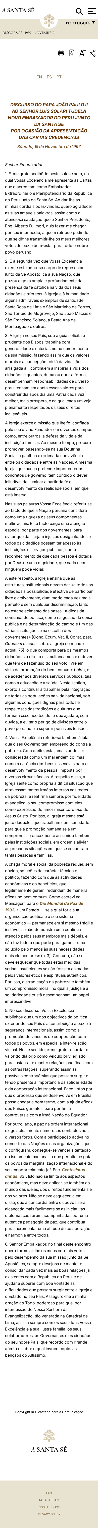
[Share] (93, 54)
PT (59, 76)
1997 (28, 32)
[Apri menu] (91, 11)
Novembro (44, 32)
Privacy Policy (49, 1514)
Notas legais (49, 1500)
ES (49, 76)
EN (39, 76)
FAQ (49, 1493)
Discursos (13, 32)
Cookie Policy (49, 1507)
